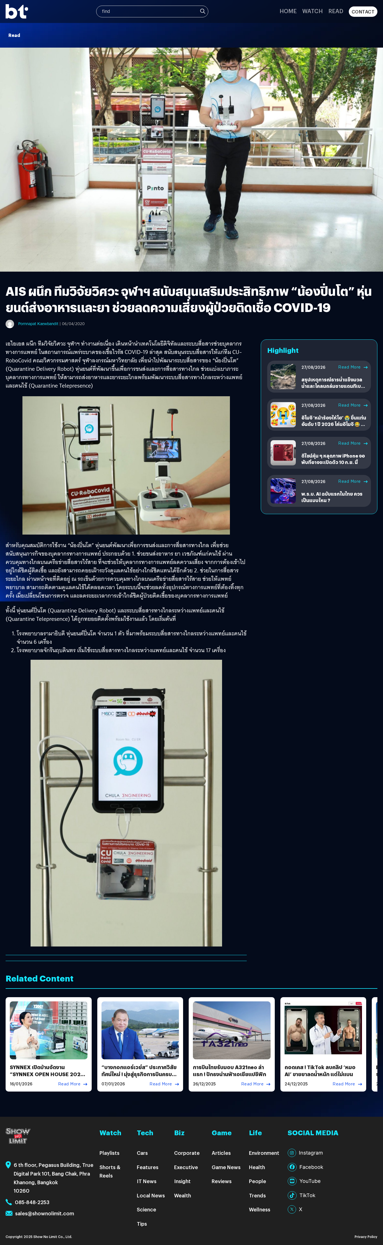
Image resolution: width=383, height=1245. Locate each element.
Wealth (182, 1195)
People (257, 1181)
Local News (151, 1195)
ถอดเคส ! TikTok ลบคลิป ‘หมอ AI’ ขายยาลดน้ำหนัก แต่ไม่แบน (320, 1071)
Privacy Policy (366, 1236)
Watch (312, 11)
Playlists (109, 1152)
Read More (349, 367)
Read (335, 11)
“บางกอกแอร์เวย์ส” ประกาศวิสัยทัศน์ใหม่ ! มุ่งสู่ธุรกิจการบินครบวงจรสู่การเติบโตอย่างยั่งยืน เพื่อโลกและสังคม (139, 1078)
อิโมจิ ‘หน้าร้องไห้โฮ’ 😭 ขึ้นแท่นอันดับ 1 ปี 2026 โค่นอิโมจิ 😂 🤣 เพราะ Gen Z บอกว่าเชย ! (333, 423)
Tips (142, 1223)
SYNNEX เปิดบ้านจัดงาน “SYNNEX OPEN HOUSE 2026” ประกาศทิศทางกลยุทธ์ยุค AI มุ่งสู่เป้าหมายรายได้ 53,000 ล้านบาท (48, 1078)
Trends (257, 1195)
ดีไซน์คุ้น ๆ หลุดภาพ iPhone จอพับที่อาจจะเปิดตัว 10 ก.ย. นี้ (333, 459)
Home (288, 11)
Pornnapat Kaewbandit (38, 323)
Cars (142, 1152)
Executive (186, 1167)
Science (146, 1209)
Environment (264, 1152)
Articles (221, 1152)
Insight (182, 1181)
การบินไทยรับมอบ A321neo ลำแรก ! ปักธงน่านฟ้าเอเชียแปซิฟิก (229, 1071)
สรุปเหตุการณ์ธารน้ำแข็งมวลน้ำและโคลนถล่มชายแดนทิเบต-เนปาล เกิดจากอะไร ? (333, 385)
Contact (363, 11)
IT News (146, 1181)
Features (147, 1167)
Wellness (259, 1209)
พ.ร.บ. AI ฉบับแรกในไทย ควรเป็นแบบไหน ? (332, 497)
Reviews (222, 1181)
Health (257, 1167)
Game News (226, 1167)
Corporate (187, 1152)
